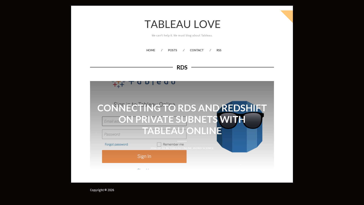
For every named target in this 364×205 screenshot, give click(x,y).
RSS (219, 50)
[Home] (182, 24)
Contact (197, 50)
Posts (172, 50)
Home (150, 50)
